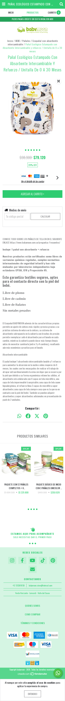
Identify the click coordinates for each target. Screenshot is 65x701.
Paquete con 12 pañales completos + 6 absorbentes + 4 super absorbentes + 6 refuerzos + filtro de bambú (16, 486)
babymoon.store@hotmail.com (40, 585)
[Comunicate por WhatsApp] (57, 673)
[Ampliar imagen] (59, 81)
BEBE (17, 41)
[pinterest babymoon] (53, 560)
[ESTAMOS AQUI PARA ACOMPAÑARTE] (32, 529)
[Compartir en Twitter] (36, 416)
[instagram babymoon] (12, 560)
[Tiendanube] (32, 674)
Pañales (26, 41)
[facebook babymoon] (22, 560)
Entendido (32, 694)
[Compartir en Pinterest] (45, 416)
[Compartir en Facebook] (28, 416)
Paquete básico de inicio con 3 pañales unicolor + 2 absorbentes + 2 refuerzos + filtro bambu (48, 486)
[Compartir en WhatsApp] (19, 416)
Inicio (10, 41)
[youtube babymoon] (33, 560)
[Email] (33, 569)
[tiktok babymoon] (43, 560)
